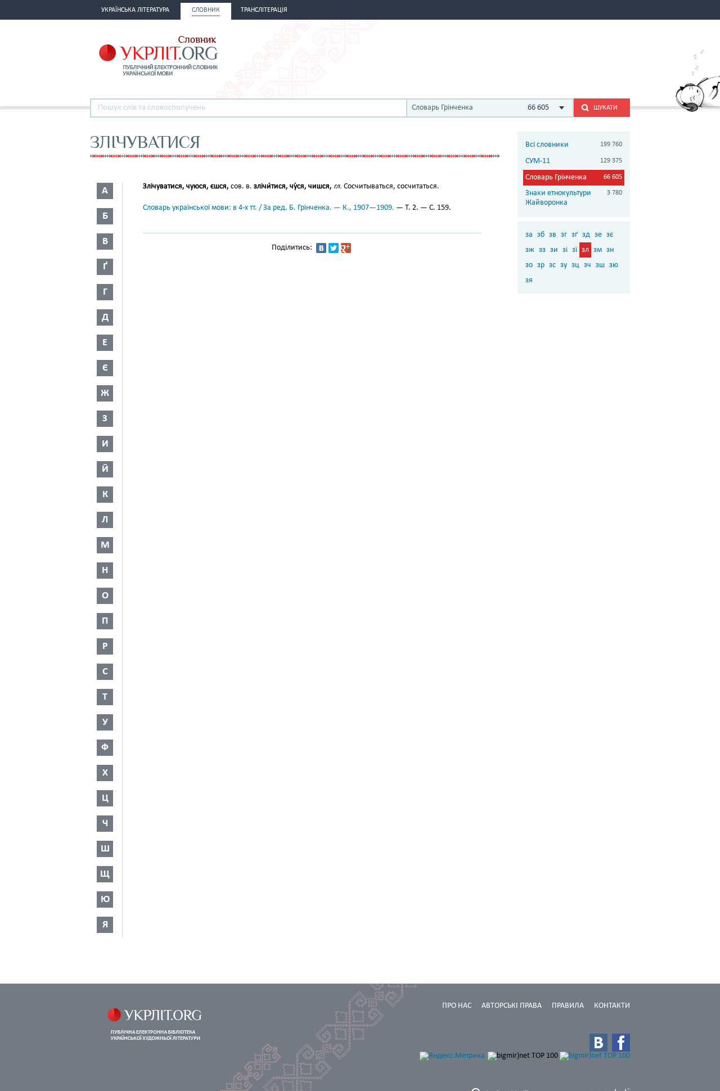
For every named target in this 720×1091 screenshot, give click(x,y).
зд (586, 235)
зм (597, 250)
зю (613, 265)
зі (565, 250)
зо (529, 265)
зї (574, 250)
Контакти (612, 1006)
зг (564, 235)
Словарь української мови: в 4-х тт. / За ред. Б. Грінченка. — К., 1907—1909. (268, 208)
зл (585, 250)
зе (598, 235)
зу (563, 265)
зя (529, 280)
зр (540, 265)
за (529, 235)
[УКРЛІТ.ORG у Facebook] (621, 1043)
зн (610, 250)
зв (552, 235)
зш (600, 265)
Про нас (456, 1006)
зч (587, 265)
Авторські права (512, 1006)
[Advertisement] (498, 54)
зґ (575, 235)
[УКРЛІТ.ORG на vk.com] (599, 1043)
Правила (568, 1006)
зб (540, 235)
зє (609, 235)
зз (542, 250)
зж (529, 250)
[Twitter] (333, 248)
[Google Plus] (346, 248)
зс (552, 265)
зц (575, 265)
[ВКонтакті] (321, 248)
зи (554, 250)
